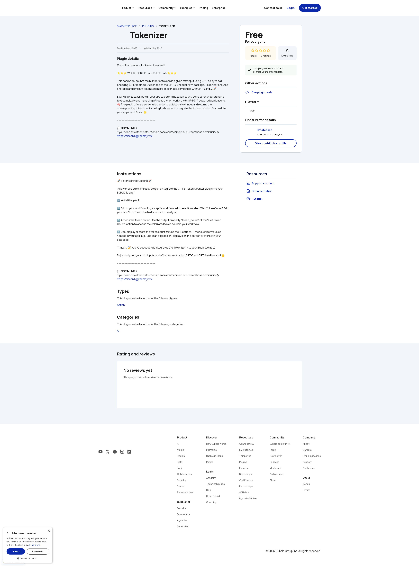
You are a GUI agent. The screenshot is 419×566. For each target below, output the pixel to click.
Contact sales (273, 8)
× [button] (48, 531)
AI (118, 331)
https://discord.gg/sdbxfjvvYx (134, 136)
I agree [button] (16, 551)
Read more (34, 545)
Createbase (264, 130)
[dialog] (27, 545)
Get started (310, 8)
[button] (28, 558)
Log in (291, 8)
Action (121, 305)
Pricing (203, 8)
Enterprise (219, 8)
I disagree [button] (38, 551)
